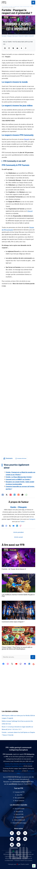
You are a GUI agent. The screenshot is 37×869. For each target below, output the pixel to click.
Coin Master (18, 771)
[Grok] (25, 48)
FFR (2, 6)
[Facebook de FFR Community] (3, 664)
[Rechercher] (32, 657)
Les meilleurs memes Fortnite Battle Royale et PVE (18, 595)
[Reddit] (18, 495)
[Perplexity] (9, 48)
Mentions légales (10, 858)
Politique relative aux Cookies (23, 860)
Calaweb (15, 856)
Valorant (15, 764)
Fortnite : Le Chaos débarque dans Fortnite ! (19, 477)
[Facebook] (3, 495)
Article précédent (18, 532)
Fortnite (7, 764)
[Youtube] (12, 839)
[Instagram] (6, 526)
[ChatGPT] (5, 48)
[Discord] (25, 664)
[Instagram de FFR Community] (8, 664)
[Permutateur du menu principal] (33, 2)
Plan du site (20, 858)
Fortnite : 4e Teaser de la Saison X (14, 569)
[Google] (34, 664)
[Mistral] (17, 48)
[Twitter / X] (7, 495)
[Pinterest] (10, 495)
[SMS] (22, 495)
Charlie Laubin (22, 854)
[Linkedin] (14, 495)
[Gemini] (21, 48)
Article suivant (18, 537)
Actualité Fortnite (16, 6)
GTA (11, 764)
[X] (12, 664)
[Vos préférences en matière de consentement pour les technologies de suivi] (34, 866)
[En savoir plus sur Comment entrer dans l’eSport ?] (18, 610)
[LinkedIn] (17, 526)
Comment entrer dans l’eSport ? (13, 622)
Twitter (22, 521)
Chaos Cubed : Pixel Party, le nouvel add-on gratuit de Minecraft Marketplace (17, 648)
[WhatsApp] (26, 495)
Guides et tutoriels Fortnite (24, 6)
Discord (30, 211)
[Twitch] (21, 526)
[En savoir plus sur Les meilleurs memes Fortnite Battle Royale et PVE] (18, 583)
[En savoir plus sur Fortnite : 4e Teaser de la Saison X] (18, 557)
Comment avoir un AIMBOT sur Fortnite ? (18, 479)
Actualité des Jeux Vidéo (8, 6)
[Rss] (18, 845)
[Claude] (13, 48)
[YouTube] (13, 526)
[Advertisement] (18, 371)
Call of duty (22, 764)
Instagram (32, 519)
